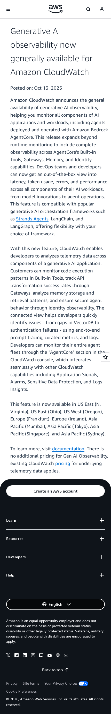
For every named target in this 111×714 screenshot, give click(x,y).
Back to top (52, 669)
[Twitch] (41, 656)
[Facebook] (16, 656)
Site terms (31, 683)
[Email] (66, 656)
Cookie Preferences (21, 691)
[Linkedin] (25, 656)
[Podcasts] (58, 656)
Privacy (12, 683)
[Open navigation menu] (8, 9)
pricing (62, 463)
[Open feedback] (105, 357)
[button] (55, 491)
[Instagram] (33, 656)
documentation (68, 448)
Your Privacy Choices (60, 683)
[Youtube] (49, 656)
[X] (8, 656)
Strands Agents (32, 218)
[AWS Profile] (102, 9)
